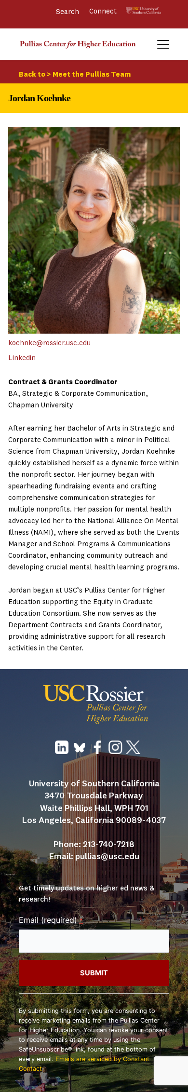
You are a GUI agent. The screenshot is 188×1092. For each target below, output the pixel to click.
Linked (19, 358)
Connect (104, 11)
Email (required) (51, 920)
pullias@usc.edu (107, 856)
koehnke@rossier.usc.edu (49, 343)
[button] (163, 44)
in (33, 358)
